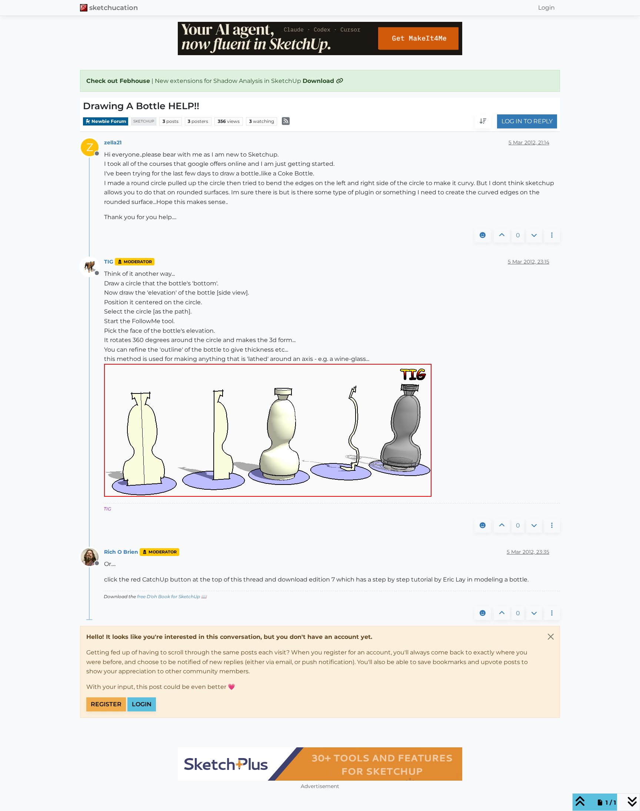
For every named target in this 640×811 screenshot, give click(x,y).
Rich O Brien (121, 552)
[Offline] (92, 266)
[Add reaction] (482, 235)
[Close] (551, 636)
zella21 (112, 142)
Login (141, 704)
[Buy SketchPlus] (320, 764)
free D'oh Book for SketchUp (168, 596)
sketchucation (113, 7)
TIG (108, 261)
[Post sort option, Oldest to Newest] (483, 122)
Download (319, 80)
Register (106, 704)
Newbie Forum (108, 121)
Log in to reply (527, 121)
